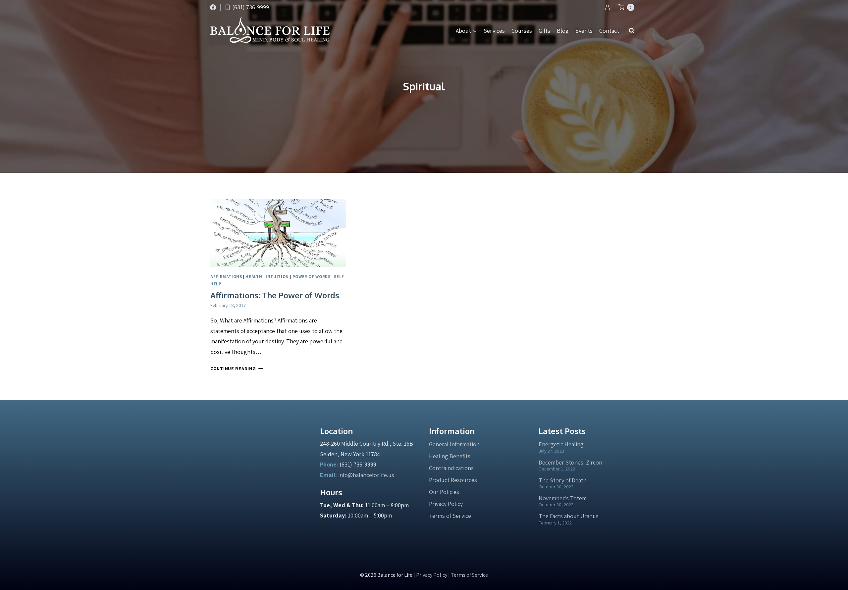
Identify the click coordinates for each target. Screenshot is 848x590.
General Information (454, 444)
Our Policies (444, 492)
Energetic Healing (561, 444)
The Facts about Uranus (569, 516)
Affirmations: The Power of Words (274, 295)
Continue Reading (236, 368)
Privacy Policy (446, 504)
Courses (521, 30)
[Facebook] (213, 7)
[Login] (607, 7)
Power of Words (311, 276)
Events (584, 30)
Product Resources (453, 480)
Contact (609, 30)
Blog (563, 30)
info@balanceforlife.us (366, 475)
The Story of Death (563, 480)
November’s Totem (563, 498)
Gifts (544, 30)
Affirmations (226, 276)
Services (494, 30)
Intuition (277, 276)
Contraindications (451, 468)
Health (253, 276)
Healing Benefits (449, 456)
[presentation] (278, 233)
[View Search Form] (632, 31)
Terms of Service (450, 515)
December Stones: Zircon (570, 462)
